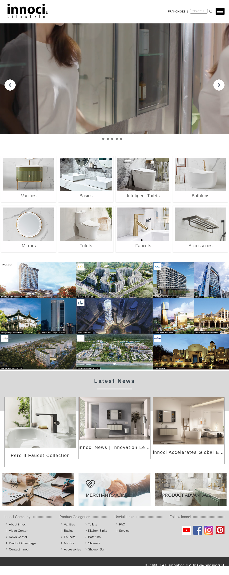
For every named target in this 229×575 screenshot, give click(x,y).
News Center (18, 537)
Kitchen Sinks (97, 530)
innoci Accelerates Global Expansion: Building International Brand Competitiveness (188, 452)
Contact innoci (19, 549)
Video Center (18, 530)
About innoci (17, 524)
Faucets (69, 537)
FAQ (122, 524)
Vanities (69, 524)
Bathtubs (94, 537)
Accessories (72, 549)
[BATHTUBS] (200, 174)
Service (124, 530)
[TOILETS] (86, 224)
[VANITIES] (28, 174)
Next (219, 85)
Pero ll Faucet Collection (40, 455)
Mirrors (69, 543)
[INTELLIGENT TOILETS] (143, 174)
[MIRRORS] (28, 224)
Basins (68, 530)
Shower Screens (98, 549)
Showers (94, 543)
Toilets (92, 524)
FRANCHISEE (176, 11)
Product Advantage (22, 543)
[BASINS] (86, 174)
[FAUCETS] (143, 224)
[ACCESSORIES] (200, 224)
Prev (10, 85)
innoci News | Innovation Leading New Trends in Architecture (114, 447)
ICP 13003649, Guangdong (164, 565)
